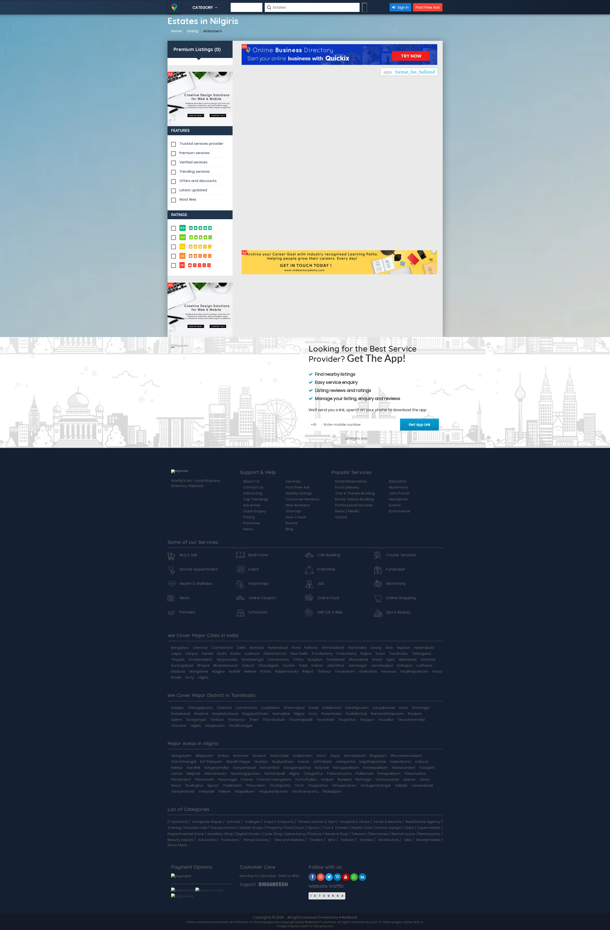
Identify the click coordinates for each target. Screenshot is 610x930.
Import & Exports (279, 821)
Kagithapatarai (372, 761)
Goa (389, 647)
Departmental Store (186, 833)
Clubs (409, 827)
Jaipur (176, 653)
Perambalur (331, 713)
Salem (176, 719)
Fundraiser (395, 569)
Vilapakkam (244, 791)
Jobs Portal (399, 493)
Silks (407, 839)
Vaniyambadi (182, 791)
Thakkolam (232, 785)
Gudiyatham (283, 761)
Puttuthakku (306, 779)
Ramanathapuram (387, 713)
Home (176, 30)
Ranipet (415, 713)
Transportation (223, 827)
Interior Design (388, 827)
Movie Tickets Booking (354, 499)
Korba (235, 653)
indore (303, 761)
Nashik (234, 671)
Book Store (258, 555)
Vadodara (368, 671)
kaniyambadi (244, 767)
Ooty (189, 677)
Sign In (402, 7)
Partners (187, 612)
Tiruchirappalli (301, 719)
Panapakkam (389, 773)
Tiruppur (367, 719)
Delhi (241, 647)
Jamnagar (357, 665)
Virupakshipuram (273, 791)
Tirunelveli (325, 719)
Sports (314, 827)
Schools (233, 821)
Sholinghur (194, 785)
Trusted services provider (201, 143)
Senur (425, 779)
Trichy (298, 659)
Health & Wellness (196, 583)
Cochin (289, 665)
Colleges (252, 821)
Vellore (224, 791)
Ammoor (241, 755)
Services (293, 481)
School (341, 517)
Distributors (388, 839)
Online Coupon (262, 598)
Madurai (178, 671)
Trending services (194, 171)
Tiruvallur (386, 719)
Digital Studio (248, 833)
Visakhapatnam (414, 671)
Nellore (250, 671)
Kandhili (193, 767)
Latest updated (193, 190)
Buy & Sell (188, 555)
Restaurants (429, 833)
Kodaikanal (180, 713)
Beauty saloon (180, 839)
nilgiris (203, 677)
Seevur (409, 779)
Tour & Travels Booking (355, 493)
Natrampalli (274, 773)
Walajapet (332, 791)
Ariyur (335, 755)
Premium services (194, 153)
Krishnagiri (420, 707)
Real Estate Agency (423, 821)
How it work (296, 517)
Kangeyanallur (216, 767)
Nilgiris (299, 713)
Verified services (193, 162)
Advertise (251, 505)
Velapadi (206, 791)
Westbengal (252, 659)
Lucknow (252, 653)
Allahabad (408, 659)
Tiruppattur (318, 785)
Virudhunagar (241, 725)
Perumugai (227, 779)
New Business (298, 505)
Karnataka (357, 647)
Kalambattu (400, 761)
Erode (176, 677)
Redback (349, 917)
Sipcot (213, 785)
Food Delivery (347, 487)
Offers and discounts (198, 180)
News (248, 528)
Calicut (248, 665)
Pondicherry (322, 653)
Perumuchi (204, 779)
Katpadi (322, 767)
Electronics (379, 833)
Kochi (221, 653)
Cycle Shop (272, 833)
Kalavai (421, 761)
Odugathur (313, 773)
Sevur (176, 785)
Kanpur (192, 653)
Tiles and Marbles (289, 839)
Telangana (421, 653)
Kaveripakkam (375, 767)
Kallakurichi (332, 707)
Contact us (253, 487)
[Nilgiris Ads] (200, 99)
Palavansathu (339, 773)
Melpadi (193, 773)
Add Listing (252, 493)
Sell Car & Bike (329, 612)
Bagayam (378, 755)
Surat (380, 653)
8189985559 (273, 884)
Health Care (361, 827)
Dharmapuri (294, 707)
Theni (254, 719)
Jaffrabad (322, 761)
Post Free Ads (428, 7)
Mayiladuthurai (225, 713)
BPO (332, 839)
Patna (265, 671)
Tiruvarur (178, 725)
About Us (251, 481)
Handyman (398, 499)
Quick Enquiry (254, 511)
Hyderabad (278, 647)
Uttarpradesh (200, 659)
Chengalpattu (200, 707)
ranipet (327, 779)
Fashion (347, 839)
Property (274, 827)
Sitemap (293, 511)
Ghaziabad (358, 659)
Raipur (366, 653)
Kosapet (427, 767)
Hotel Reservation (351, 481)
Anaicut (259, 755)
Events (292, 522)
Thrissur (324, 671)
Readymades (428, 839)
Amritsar (428, 659)
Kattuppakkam (346, 767)
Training (174, 827)
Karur (403, 707)
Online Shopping (401, 598)
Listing (192, 30)
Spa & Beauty (398, 612)
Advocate (207, 839)
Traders (316, 839)
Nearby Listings (299, 493)
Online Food (328, 598)
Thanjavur (236, 719)
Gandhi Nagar (238, 761)
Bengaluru (180, 647)
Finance (315, 833)
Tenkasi (217, 719)
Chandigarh (268, 665)
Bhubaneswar (226, 665)
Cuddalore (270, 707)
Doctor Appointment (199, 569)
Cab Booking (328, 555)
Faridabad (336, 659)
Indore (317, 665)
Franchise (251, 522)
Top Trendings (256, 499)
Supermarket (428, 827)
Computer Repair (207, 821)
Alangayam (181, 755)
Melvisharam (215, 773)
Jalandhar (335, 665)
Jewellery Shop (220, 833)
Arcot (321, 755)
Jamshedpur (382, 665)
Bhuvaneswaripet (406, 755)
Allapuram (204, 755)
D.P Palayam (211, 761)
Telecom (359, 833)
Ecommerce (399, 511)
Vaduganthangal (376, 785)
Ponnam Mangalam (274, 779)
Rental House (403, 833)
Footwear (229, 839)
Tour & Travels (335, 827)
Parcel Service (256, 839)
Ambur (223, 755)
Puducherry (346, 653)
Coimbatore (222, 647)
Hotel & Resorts (388, 821)
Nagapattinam (255, 713)
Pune (296, 647)
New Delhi (299, 653)
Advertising (295, 833)
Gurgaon (315, 659)
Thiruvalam (255, 785)
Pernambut (181, 779)
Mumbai (257, 647)
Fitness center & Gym (317, 821)
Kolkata (311, 647)
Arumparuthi (355, 755)
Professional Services (354, 505)
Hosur (437, 671)
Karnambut (270, 767)
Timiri (299, 785)
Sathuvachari (387, 779)
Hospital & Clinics (355, 821)
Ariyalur (177, 707)
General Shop (336, 833)
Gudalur (261, 761)
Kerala (207, 653)
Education (398, 481)
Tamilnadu (398, 653)
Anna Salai (279, 755)
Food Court (295, 827)
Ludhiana (424, 665)
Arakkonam (302, 755)
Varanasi (388, 671)
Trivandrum (345, 671)
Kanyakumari (384, 707)
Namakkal (281, 713)
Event (254, 569)
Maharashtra (275, 653)
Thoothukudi (274, 719)
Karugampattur (297, 767)
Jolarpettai (345, 761)
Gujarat (403, 647)
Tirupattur (347, 719)
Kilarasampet (404, 767)
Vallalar (401, 785)
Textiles (366, 839)
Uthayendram (344, 785)
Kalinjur (177, 767)
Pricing (249, 517)
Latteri (177, 773)
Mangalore (198, 671)
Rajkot (307, 671)
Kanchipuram (357, 707)
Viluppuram (215, 725)
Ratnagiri (363, 779)
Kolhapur (404, 665)
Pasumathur (415, 773)
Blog (289, 528)
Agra (390, 659)
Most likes (187, 199)
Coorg (375, 647)
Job (320, 583)
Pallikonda (364, 773)
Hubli (303, 665)
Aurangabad (182, 665)
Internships (259, 583)
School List (258, 612)
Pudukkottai (356, 713)
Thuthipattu (280, 785)
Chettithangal (183, 761)
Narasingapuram (245, 773)
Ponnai (247, 779)
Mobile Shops (251, 827)
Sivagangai (196, 719)
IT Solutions (178, 821)
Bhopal (203, 665)
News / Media (347, 511)
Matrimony (398, 487)
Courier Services (401, 555)
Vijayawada (227, 659)
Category (203, 7)
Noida (377, 659)
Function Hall (195, 827)
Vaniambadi (422, 785)
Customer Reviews (302, 499)
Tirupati (177, 659)
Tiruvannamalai (411, 719)
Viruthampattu (305, 791)
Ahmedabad (333, 647)
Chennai (200, 647)
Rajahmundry (286, 671)
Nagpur (218, 671)
